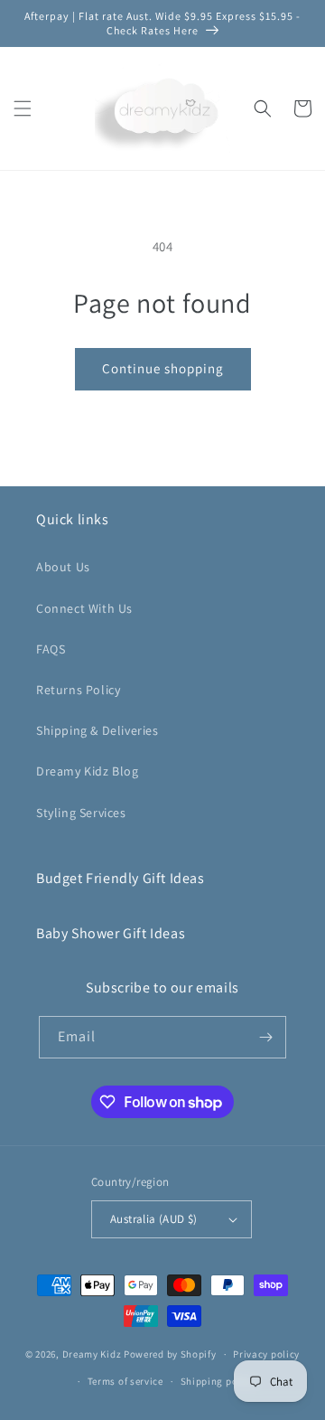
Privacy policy (266, 1354)
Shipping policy (218, 1381)
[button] (22, 108)
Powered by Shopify (170, 1354)
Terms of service (125, 1381)
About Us (63, 567)
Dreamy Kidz (92, 1354)
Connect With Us (84, 608)
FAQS (50, 649)
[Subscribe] (265, 1037)
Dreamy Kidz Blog (87, 771)
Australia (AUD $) (154, 1219)
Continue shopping (163, 368)
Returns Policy (78, 690)
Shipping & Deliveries (97, 730)
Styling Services (81, 812)
